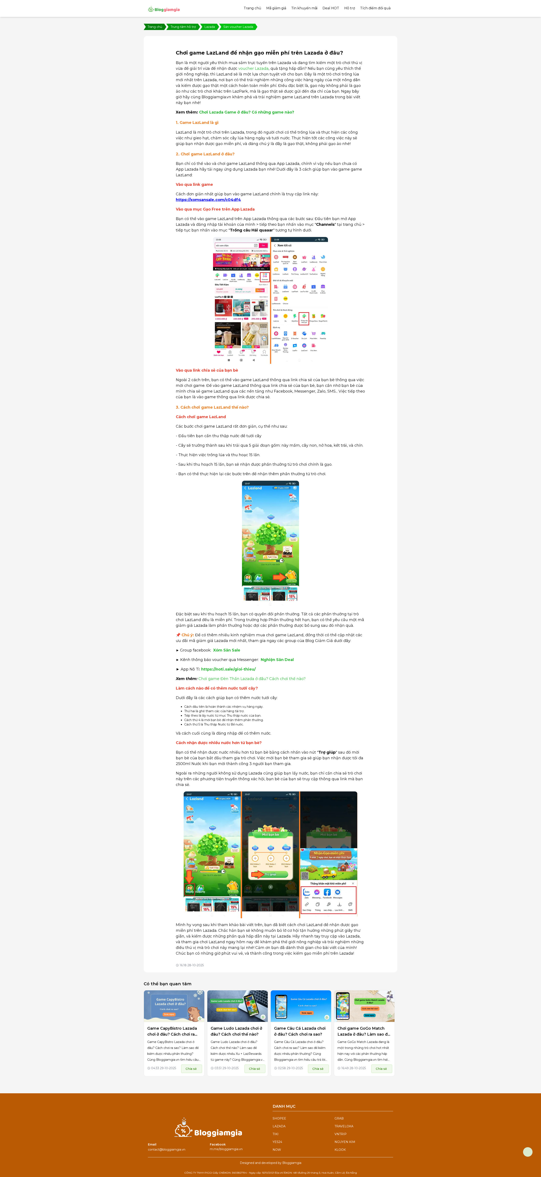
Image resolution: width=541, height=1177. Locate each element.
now (277, 1150)
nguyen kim (345, 1142)
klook (340, 1150)
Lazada (209, 27)
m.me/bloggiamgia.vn (226, 1149)
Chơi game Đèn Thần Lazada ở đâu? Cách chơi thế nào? (252, 678)
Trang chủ (252, 8)
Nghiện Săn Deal (277, 659)
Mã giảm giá (276, 8)
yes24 (277, 1142)
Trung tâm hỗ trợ (183, 27)
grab (339, 1118)
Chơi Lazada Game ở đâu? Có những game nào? (246, 112)
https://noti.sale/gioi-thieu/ (228, 669)
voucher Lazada (253, 68)
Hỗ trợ (349, 8)
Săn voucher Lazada (238, 27)
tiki (276, 1134)
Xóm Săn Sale (226, 650)
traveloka (344, 1126)
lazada (279, 1126)
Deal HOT (330, 8)
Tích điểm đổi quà (375, 8)
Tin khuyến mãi (304, 8)
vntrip (341, 1134)
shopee (279, 1118)
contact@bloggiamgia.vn (166, 1149)
